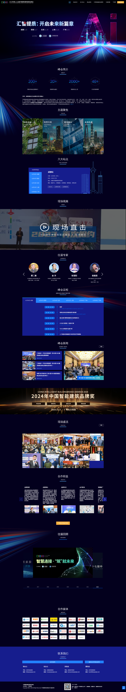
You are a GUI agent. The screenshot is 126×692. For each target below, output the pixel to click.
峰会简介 (75, 2)
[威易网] (44, 631)
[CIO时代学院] (99, 625)
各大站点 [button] (82, 2)
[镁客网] (81, 625)
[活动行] (44, 620)
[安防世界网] (63, 625)
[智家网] (63, 620)
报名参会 (121, 2)
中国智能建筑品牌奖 (98, 2)
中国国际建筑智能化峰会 (28, 684)
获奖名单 (68, 403)
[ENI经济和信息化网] (53, 631)
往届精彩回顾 (57, 186)
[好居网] (90, 625)
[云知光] (63, 637)
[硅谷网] (72, 631)
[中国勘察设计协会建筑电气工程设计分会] (44, 625)
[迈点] (53, 620)
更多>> (72, 104)
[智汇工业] (44, 637)
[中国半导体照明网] (99, 631)
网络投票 (83, 403)
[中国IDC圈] (26, 637)
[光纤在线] (63, 631)
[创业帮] (35, 620)
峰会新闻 (89, 2)
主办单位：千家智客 (27, 686)
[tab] (35, 170)
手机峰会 (124, 687)
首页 (70, 2)
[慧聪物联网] (90, 620)
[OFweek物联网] (72, 620)
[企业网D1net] (26, 631)
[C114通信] (99, 620)
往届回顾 (108, 2)
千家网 (114, 2)
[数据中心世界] (35, 637)
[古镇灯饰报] (72, 637)
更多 (101, 346)
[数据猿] (81, 631)
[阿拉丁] (53, 637)
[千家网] (26, 620)
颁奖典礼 (53, 403)
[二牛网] (35, 631)
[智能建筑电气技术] (35, 625)
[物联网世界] (26, 625)
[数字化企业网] (90, 631)
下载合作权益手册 (63, 523)
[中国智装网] (72, 625)
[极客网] (81, 620)
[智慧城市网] (53, 625)
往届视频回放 (65, 186)
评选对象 (38, 403)
